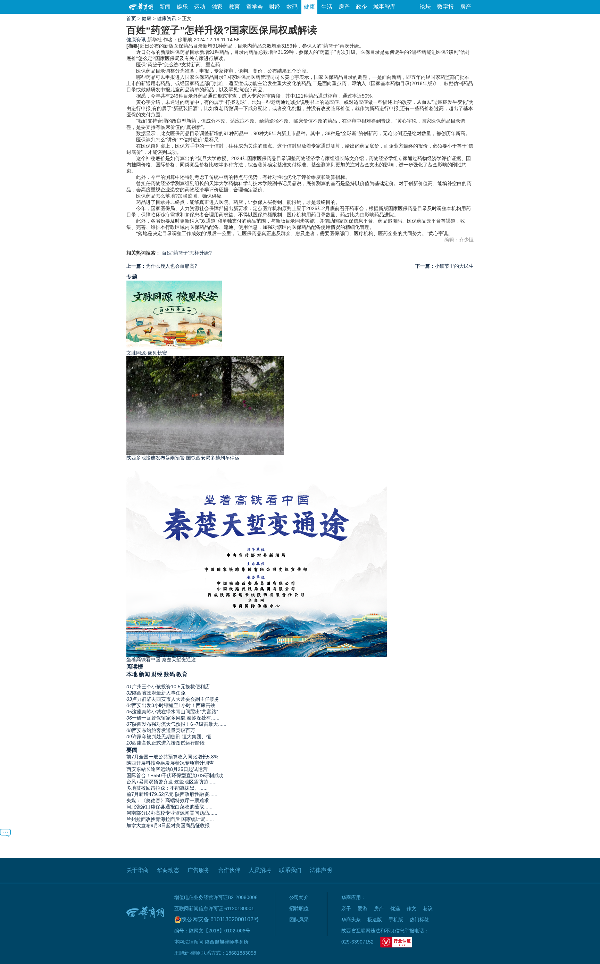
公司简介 (299, 897)
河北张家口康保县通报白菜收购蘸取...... (169, 806)
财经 (274, 7)
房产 (344, 7)
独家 (217, 7)
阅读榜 (134, 666)
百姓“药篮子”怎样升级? (187, 253)
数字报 (445, 7)
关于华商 (137, 870)
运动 (199, 7)
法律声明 (321, 870)
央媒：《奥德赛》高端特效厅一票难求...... (171, 800)
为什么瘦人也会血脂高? (161, 266)
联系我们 (290, 870)
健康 (309, 7)
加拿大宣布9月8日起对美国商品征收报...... (172, 825)
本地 (132, 674)
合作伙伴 (229, 870)
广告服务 (199, 870)
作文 (411, 908)
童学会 (254, 7)
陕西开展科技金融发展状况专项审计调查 (170, 763)
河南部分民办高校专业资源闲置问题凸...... (171, 813)
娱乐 (182, 7)
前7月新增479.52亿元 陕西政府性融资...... (171, 794)
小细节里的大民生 (444, 266)
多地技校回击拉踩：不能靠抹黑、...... (167, 788)
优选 (395, 908)
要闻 (132, 750)
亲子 (346, 908)
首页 (131, 18)
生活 (326, 7)
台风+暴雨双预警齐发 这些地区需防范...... (171, 781)
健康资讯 (166, 18)
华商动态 (168, 870)
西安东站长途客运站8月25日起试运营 (167, 769)
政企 (361, 7)
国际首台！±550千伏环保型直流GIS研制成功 (175, 775)
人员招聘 (260, 870)
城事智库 (384, 7)
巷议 (428, 908)
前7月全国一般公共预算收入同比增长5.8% (172, 756)
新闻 (164, 7)
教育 (234, 7)
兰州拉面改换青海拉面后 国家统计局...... (170, 819)
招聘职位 (299, 908)
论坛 (425, 7)
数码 (292, 7)
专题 (132, 276)
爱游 (362, 908)
